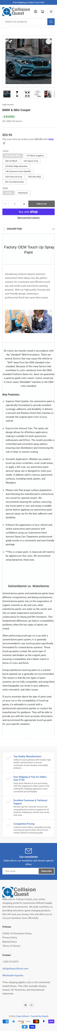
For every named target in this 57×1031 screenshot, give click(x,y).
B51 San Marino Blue (14, 182)
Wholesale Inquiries (12, 975)
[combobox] (28, 21)
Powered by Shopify (39, 1016)
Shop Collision (22, 1016)
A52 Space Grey (31, 161)
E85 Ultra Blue (34, 177)
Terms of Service (11, 945)
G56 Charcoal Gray (13, 177)
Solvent (8, 193)
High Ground (7, 104)
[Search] (51, 21)
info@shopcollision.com (15, 968)
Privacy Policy (9, 937)
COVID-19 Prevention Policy (17, 933)
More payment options (28, 217)
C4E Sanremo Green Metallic (18, 171)
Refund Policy (9, 941)
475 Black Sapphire (35, 155)
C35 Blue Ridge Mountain (16, 166)
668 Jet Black (11, 161)
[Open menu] (51, 11)
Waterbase (23, 193)
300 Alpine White (12, 155)
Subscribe (46, 871)
